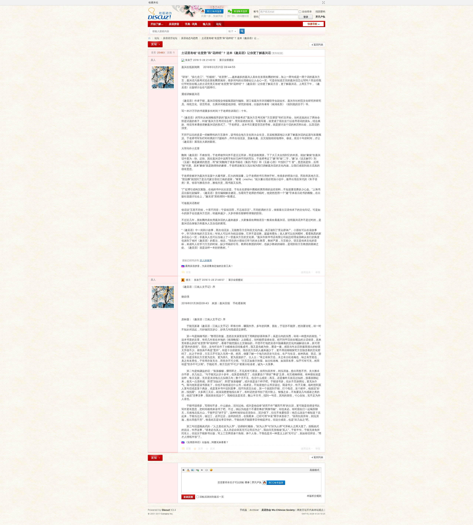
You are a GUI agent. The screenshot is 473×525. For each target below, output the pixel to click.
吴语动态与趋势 (189, 38)
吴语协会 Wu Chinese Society (278, 510)
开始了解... (157, 24)
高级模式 (314, 470)
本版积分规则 (314, 496)
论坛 (218, 24)
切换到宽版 (323, 2)
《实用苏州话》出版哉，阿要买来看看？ (206, 442)
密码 (256, 16)
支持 (201, 448)
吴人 (153, 60)
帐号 (256, 11)
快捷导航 (312, 24)
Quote (202, 470)
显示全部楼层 (226, 60)
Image (193, 470)
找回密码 (320, 11)
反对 (212, 448)
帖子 (231, 31)
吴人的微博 (206, 260)
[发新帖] (155, 44)
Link (197, 470)
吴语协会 (149, 38)
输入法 (207, 24)
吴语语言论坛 (170, 38)
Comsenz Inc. (167, 514)
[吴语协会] (160, 18)
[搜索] (241, 31)
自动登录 (307, 11)
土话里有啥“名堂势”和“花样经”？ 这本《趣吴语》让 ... (230, 38)
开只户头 (320, 16)
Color (188, 470)
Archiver (254, 510)
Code (206, 470)
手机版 (243, 510)
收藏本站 (153, 2)
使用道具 (306, 272)
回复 (188, 272)
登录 (247, 482)
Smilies (211, 470)
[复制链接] (277, 53)
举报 (317, 272)
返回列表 (318, 44)
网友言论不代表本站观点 (310, 510)
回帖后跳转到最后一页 (212, 496)
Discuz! (166, 510)
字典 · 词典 (191, 24)
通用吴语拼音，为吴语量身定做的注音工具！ (209, 266)
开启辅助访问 (320, 2)
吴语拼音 (174, 24)
